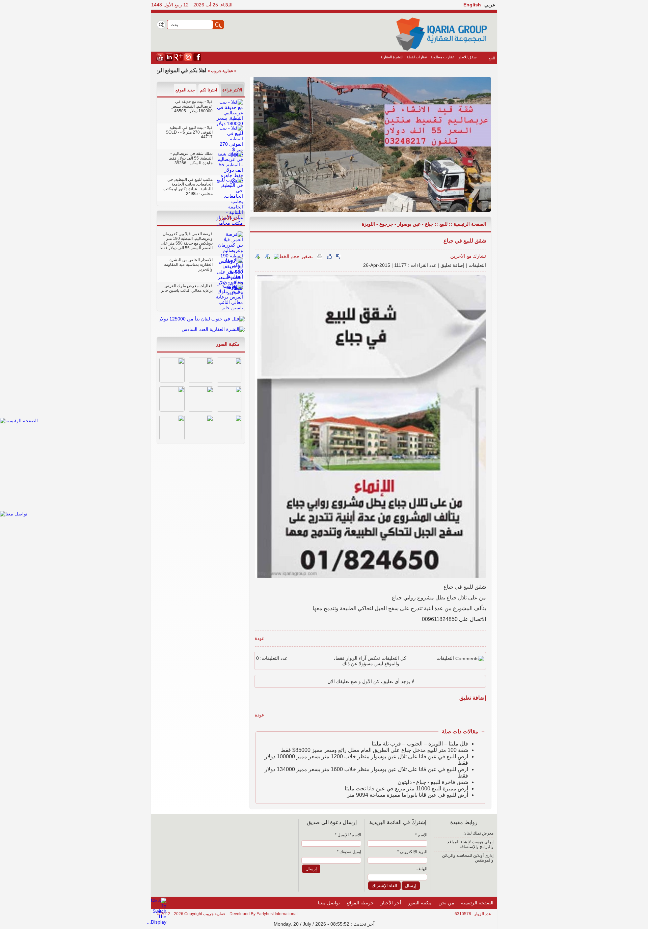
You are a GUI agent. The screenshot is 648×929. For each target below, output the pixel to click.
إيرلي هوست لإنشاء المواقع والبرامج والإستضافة (470, 844)
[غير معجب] (338, 256)
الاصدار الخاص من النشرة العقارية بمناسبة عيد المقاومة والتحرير (188, 264)
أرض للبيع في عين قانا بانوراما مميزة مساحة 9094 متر (407, 795)
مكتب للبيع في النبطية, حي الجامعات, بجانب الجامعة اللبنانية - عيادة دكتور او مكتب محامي (188, 186)
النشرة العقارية (391, 57)
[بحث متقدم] (161, 25)
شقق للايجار (467, 57)
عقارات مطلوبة (443, 57)
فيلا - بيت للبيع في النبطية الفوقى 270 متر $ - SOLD (189, 130)
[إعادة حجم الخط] (257, 256)
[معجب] (329, 256)
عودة (259, 638)
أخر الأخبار (229, 218)
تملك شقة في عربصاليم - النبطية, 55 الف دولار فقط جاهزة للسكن (191, 158)
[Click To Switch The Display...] (156, 922)
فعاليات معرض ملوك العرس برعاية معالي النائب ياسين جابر (187, 288)
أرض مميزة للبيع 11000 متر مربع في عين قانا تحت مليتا (406, 788)
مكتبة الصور (228, 344)
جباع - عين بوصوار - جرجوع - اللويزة (397, 224)
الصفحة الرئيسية (470, 224)
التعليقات (477, 265)
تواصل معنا (329, 902)
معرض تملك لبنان (478, 833)
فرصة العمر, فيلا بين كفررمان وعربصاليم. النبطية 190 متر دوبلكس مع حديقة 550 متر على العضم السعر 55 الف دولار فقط (186, 240)
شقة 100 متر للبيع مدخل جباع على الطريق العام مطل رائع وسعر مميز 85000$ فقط (374, 750)
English (472, 4)
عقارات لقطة (417, 57)
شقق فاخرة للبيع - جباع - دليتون (433, 782)
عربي (489, 4)
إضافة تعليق (452, 265)
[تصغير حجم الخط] (293, 256)
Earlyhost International (277, 913)
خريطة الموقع (360, 902)
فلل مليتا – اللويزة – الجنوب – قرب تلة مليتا (420, 744)
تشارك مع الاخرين (468, 256)
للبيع (492, 58)
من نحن (446, 902)
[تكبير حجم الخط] (267, 256)
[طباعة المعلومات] (319, 256)
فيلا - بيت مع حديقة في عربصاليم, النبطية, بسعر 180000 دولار (192, 106)
